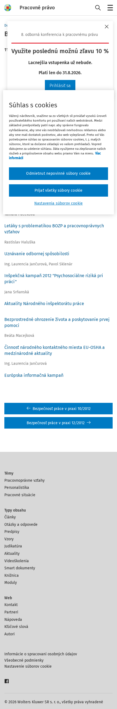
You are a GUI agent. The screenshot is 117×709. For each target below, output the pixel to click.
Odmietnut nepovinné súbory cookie (58, 173)
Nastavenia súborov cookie (58, 203)
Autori (9, 634)
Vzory (9, 539)
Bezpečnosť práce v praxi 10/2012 (62, 408)
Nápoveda (13, 619)
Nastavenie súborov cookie (28, 666)
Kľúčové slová (16, 626)
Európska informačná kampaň (33, 375)
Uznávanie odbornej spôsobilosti (36, 253)
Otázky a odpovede (21, 524)
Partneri (11, 612)
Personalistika (16, 487)
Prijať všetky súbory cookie (58, 190)
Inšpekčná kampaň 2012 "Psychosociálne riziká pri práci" (53, 278)
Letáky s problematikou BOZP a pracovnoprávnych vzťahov (54, 228)
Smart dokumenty (19, 568)
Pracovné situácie (19, 495)
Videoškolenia (16, 561)
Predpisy (11, 531)
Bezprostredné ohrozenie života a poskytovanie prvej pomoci (56, 322)
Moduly (10, 582)
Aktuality (12, 553)
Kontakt (11, 604)
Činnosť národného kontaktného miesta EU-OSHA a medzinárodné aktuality (54, 350)
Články (10, 517)
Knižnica (11, 575)
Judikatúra (13, 546)
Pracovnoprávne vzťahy (24, 480)
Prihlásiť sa (60, 85)
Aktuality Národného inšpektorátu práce (44, 303)
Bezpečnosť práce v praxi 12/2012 (56, 423)
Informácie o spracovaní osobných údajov (40, 654)
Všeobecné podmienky (24, 660)
